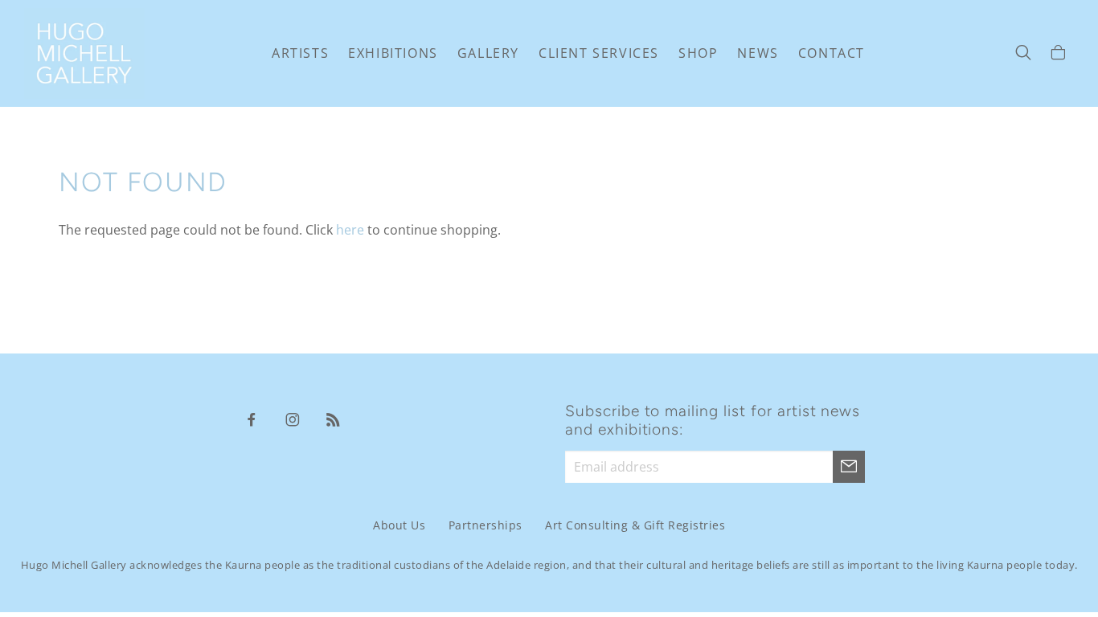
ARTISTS (300, 53)
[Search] (1023, 54)
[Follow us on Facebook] (252, 418)
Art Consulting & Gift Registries (635, 525)
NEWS (757, 53)
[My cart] (1058, 54)
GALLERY (488, 53)
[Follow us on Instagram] (293, 418)
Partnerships (485, 525)
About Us (399, 525)
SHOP (698, 53)
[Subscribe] (849, 467)
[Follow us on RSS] (334, 418)
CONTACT (831, 53)
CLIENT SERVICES (599, 53)
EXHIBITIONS (393, 53)
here (350, 230)
